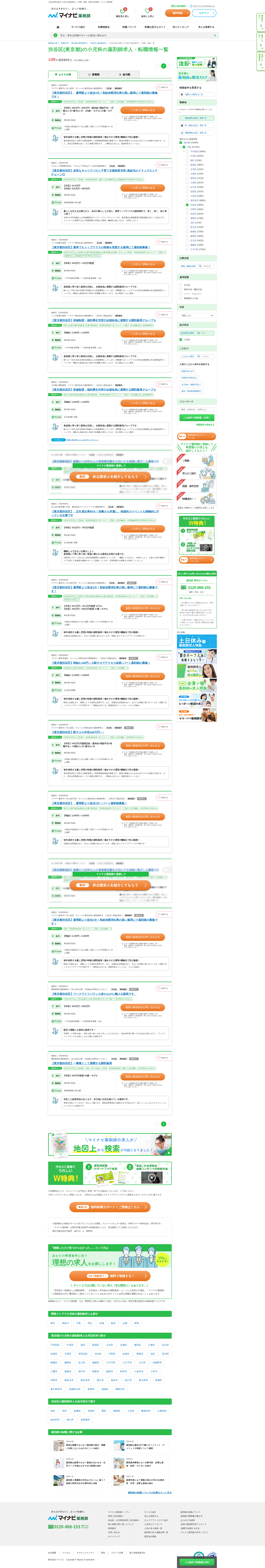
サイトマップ (114, 1536)
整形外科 (145, 1411)
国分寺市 (85, 1380)
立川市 (142, 1362)
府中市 (81, 1371)
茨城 (101, 1323)
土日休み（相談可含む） (191, 384)
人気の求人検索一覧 (153, 1528)
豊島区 (139, 1353)
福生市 (114, 1380)
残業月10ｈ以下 (187, 371)
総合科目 (55, 1419)
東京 (52, 1323)
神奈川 (65, 1323)
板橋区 (53, 1362)
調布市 (109, 1371)
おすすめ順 (65, 74)
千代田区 (55, 1345)
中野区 (112, 1353)
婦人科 (70, 1419)
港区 (83, 1345)
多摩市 (91, 1389)
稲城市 (105, 1389)
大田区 (67, 1353)
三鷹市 (53, 1371)
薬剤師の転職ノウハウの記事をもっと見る (150, 1492)
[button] (164, 87)
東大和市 (143, 1380)
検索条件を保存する (205, 424)
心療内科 (162, 1411)
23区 (189, 147)
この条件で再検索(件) (197, 1562)
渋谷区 (98, 1353)
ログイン (204, 13)
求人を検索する (206, 27)
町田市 (123, 1371)
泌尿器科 (85, 1419)
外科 (64, 1411)
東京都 (187, 142)
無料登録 (177, 13)
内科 (52, 1411)
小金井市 (138, 1371)
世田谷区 (83, 1353)
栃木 (113, 1323)
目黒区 (53, 1353)
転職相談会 (104, 27)
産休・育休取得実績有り (191, 391)
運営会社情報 (150, 1536)
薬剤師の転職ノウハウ (190, 1512)
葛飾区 (95, 1362)
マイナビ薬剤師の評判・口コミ (194, 1532)
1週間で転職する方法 (190, 1528)
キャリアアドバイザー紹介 (156, 1520)
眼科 (104, 1411)
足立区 (81, 1362)
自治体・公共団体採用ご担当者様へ (124, 1520)
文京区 (109, 1345)
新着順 (96, 74)
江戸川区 (110, 1362)
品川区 (165, 1345)
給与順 (126, 74)
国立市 (100, 1380)
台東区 (123, 1345)
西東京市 (120, 1389)
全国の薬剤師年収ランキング (193, 1524)
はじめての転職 (187, 1520)
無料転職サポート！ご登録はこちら (109, 1207)
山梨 (125, 1323)
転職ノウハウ (129, 27)
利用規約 (112, 1528)
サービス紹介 (78, 27)
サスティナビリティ (86, 1553)
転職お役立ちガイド (155, 27)
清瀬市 (158, 1380)
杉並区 (126, 1353)
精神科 (116, 1411)
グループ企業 (117, 1553)
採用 (103, 1553)
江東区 (151, 1345)
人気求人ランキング (153, 1524)
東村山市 (69, 1380)
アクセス (66, 1553)
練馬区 (67, 1362)
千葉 (78, 1323)
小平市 (153, 1371)
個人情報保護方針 (137, 1553)
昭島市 (95, 1371)
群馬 (136, 1323)
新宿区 (95, 1345)
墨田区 (137, 1345)
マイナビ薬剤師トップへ (119, 1512)
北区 (152, 1353)
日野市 (53, 1380)
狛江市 (128, 1380)
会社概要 (52, 1553)
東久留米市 (56, 1389)
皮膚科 (77, 1411)
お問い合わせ (114, 1532)
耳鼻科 (91, 1411)
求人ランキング (181, 27)
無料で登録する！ (111, 1276)
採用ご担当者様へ (179, 6)
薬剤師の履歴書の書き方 (191, 1516)
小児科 (130, 1411)
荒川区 (165, 1353)
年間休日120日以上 (189, 378)
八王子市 (127, 1362)
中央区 (70, 1345)
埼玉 (90, 1323)
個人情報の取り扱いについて (121, 1524)
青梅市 (67, 1371)
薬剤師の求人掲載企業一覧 (156, 1532)
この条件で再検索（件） (197, 417)
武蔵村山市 (75, 1389)
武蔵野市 (157, 1362)
